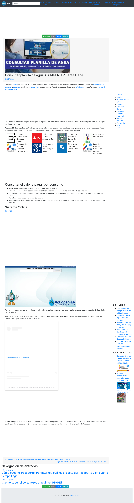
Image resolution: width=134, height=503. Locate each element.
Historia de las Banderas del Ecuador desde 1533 (124, 332)
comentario (34, 87)
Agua (7, 459)
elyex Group (74, 496)
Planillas (108, 2)
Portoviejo (121, 123)
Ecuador (57, 2)
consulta (82, 462)
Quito (119, 109)
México (119, 97)
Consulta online (43, 459)
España (119, 104)
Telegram (65, 36)
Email (53, 36)
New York (120, 116)
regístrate (17, 87)
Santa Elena (65, 459)
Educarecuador (86, 2)
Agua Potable (66, 462)
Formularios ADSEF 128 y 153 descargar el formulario (124, 324)
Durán (119, 128)
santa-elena (102, 462)
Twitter (58, 36)
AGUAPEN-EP (25, 459)
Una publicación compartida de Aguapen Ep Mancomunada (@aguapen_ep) (31, 387)
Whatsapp (46, 36)
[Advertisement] (59, 21)
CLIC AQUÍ (9, 211)
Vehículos (76, 2)
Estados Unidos (123, 99)
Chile (119, 102)
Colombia (120, 107)
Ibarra (119, 125)
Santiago (120, 111)
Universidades (66, 2)
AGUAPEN (75, 462)
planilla (15, 85)
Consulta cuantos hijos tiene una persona (123, 317)
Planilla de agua (55, 459)
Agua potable (14, 459)
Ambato (120, 121)
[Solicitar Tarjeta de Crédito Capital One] (121, 398)
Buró (42, 2)
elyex (8, 3)
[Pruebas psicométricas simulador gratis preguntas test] (123, 385)
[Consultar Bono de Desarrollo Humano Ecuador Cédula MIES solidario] (123, 368)
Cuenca (120, 114)
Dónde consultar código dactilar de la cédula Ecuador (124, 310)
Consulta (33, 459)
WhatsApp (80, 87)
